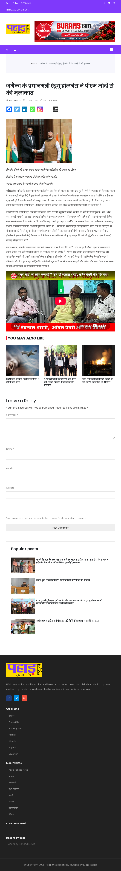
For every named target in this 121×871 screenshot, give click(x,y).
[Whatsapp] (33, 110)
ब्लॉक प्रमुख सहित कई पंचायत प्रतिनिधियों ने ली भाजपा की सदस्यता (68, 620)
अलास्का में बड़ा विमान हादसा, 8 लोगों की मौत (22, 381)
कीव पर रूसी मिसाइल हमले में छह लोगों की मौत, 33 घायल (97, 381)
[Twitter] (17, 110)
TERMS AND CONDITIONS (17, 9)
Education (13, 753)
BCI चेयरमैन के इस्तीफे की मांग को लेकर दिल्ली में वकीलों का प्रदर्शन (60, 382)
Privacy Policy (12, 3)
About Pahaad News (18, 769)
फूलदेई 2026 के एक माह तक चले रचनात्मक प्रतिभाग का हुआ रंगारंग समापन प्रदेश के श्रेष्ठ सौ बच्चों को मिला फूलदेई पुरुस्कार (72, 561)
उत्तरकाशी (12, 782)
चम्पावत (11, 801)
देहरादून (11, 715)
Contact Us (14, 722)
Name (10, 448)
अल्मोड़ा (11, 776)
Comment (12, 414)
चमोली (11, 795)
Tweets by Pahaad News (20, 844)
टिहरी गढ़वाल (13, 807)
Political (12, 734)
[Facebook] (10, 110)
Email (10, 468)
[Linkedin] (25, 110)
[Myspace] (56, 110)
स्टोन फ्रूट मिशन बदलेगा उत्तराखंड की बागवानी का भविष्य (63, 580)
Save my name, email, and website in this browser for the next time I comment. (46, 518)
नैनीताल (11, 814)
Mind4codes (90, 864)
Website (10, 487)
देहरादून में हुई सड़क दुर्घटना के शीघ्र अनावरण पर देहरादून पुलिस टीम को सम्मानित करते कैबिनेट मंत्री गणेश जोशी (69, 602)
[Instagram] (40, 110)
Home (34, 63)
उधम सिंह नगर (14, 789)
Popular (12, 747)
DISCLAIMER (26, 3)
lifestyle (12, 741)
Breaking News (16, 728)
